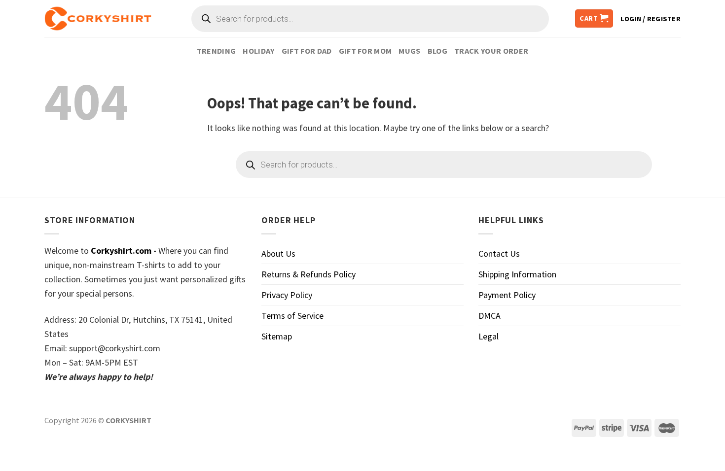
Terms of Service (292, 315)
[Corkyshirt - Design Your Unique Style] (97, 19)
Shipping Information (517, 274)
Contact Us (499, 253)
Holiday (258, 51)
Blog (437, 51)
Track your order (491, 51)
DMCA (489, 315)
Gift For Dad (307, 51)
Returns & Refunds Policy (308, 274)
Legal (488, 336)
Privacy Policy (286, 295)
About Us (278, 253)
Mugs (409, 51)
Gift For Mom (365, 51)
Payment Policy (507, 295)
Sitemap (276, 336)
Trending (216, 51)
